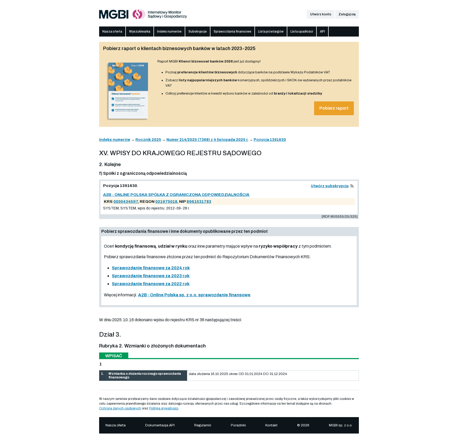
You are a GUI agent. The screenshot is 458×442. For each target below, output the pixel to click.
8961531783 (199, 201)
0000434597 (125, 201)
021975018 (166, 201)
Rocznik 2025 (148, 140)
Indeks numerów (169, 31)
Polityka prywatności (163, 408)
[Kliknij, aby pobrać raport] (128, 121)
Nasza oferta (112, 31)
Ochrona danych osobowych (120, 408)
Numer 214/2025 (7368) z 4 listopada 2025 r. (207, 140)
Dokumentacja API (160, 425)
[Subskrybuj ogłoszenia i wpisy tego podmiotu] (352, 186)
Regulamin (202, 425)
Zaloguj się (347, 14)
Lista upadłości (301, 31)
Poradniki (238, 425)
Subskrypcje (197, 31)
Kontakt (271, 425)
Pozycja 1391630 (270, 140)
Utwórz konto (320, 14)
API (322, 31)
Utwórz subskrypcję (330, 186)
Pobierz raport (334, 108)
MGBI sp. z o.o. (341, 425)
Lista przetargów (271, 31)
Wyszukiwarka (139, 31)
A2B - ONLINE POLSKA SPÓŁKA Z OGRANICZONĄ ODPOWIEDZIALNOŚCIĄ (176, 195)
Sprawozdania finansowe (232, 31)
